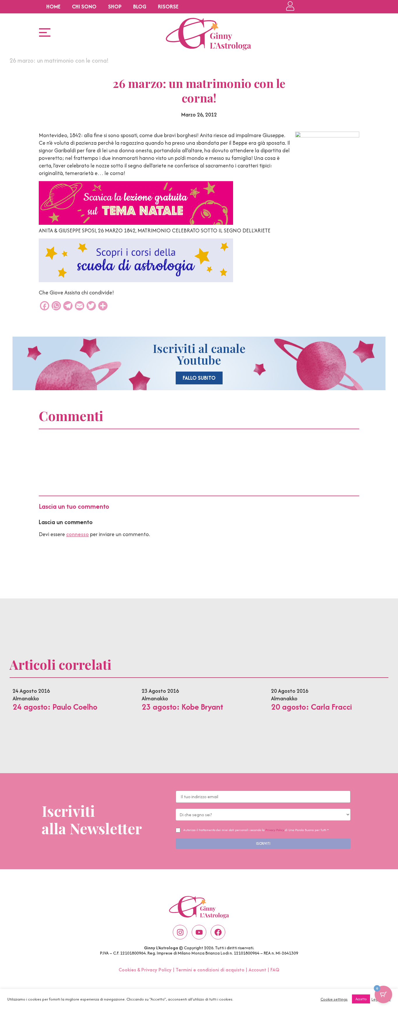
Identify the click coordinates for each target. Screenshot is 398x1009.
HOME (53, 6)
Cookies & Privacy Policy (145, 969)
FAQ (274, 969)
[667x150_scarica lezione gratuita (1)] (136, 223)
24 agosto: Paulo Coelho (55, 707)
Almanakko (26, 698)
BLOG (139, 6)
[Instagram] (180, 932)
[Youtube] (199, 932)
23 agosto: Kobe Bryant (182, 707)
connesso (77, 534)
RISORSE (168, 6)
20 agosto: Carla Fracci (311, 707)
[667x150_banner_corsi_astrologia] (136, 280)
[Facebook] (218, 932)
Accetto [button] (361, 998)
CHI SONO (84, 6)
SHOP (114, 6)
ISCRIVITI (263, 843)
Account (257, 969)
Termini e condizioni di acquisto (210, 969)
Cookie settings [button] (334, 999)
